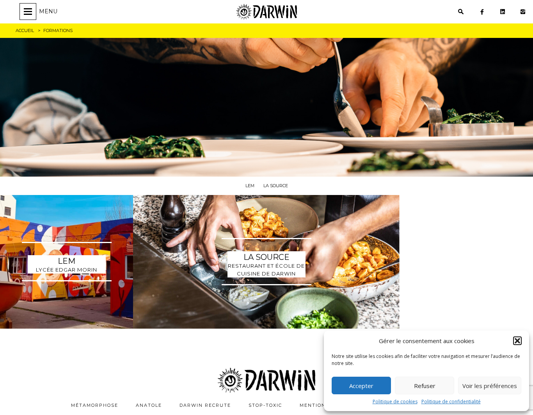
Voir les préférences (489, 386)
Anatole (149, 405)
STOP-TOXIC (265, 405)
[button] (517, 341)
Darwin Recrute (205, 405)
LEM (249, 185)
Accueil (25, 30)
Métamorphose (94, 405)
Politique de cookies (395, 401)
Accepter (361, 386)
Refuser (424, 386)
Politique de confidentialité (451, 401)
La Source (275, 185)
